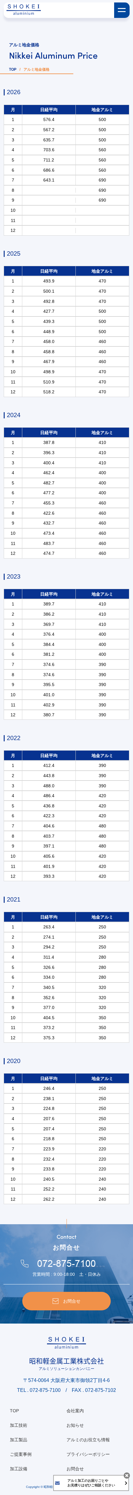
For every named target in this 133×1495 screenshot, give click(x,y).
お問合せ (75, 1468)
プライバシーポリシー (88, 1454)
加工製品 (18, 1439)
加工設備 (18, 1468)
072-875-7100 (66, 1263)
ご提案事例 (21, 1454)
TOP (12, 69)
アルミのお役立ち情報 (88, 1439)
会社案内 (75, 1410)
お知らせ (75, 1425)
